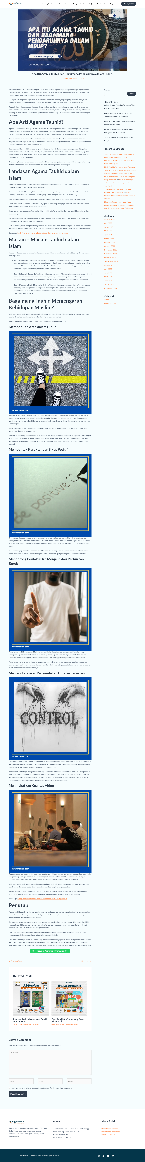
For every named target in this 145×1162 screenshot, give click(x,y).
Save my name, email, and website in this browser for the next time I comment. (42, 1088)
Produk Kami (63, 4)
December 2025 (110, 250)
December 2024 (110, 288)
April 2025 (108, 280)
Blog (111, 4)
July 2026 (108, 223)
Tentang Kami (47, 4)
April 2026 (108, 234)
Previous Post (15, 961)
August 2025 (109, 265)
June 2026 (108, 227)
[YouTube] (113, 1156)
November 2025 (110, 254)
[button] (53, 4)
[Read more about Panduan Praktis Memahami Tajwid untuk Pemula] (31, 998)
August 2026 (109, 219)
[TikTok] (103, 1156)
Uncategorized (110, 303)
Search (107, 90)
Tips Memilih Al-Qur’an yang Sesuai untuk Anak (68, 1020)
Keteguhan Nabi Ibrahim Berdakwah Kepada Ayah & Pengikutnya (42, 899)
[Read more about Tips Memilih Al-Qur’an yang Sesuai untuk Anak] (69, 998)
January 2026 (109, 246)
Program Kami (78, 4)
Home (34, 4)
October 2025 (110, 257)
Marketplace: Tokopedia (110, 1132)
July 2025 (108, 269)
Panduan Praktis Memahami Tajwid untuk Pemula (30, 1020)
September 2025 (111, 261)
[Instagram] (99, 1156)
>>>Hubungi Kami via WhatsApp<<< (50, 950)
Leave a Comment (19, 1024)
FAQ (90, 4)
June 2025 (108, 273)
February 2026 (110, 242)
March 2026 (109, 238)
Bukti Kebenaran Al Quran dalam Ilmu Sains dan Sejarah (120, 195)
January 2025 (109, 284)
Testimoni (101, 4)
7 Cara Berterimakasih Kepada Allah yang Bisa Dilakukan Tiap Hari (119, 160)
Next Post (86, 961)
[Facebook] (108, 1156)
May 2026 (108, 231)
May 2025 (108, 277)
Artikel (29, 1024)
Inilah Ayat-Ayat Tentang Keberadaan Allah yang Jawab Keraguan (43, 233)
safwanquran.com (108, 1134)
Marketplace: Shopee (109, 1129)
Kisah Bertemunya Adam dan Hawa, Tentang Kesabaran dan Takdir (118, 183)
